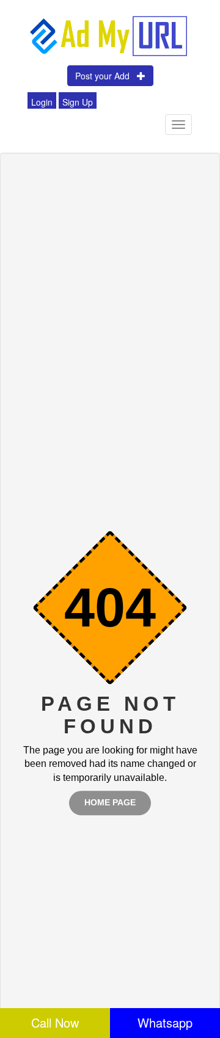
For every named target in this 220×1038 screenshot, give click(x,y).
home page (110, 803)
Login (42, 102)
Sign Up (77, 102)
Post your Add (106, 76)
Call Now (55, 1022)
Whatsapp (165, 1022)
